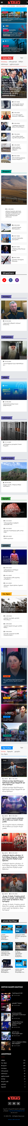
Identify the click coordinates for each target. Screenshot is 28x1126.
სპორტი (3, 751)
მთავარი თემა (13, 1081)
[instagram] (14, 1103)
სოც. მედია (6, 594)
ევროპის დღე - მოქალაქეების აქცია (12, 738)
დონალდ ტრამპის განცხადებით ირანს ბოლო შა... (19, 1015)
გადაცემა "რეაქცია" (8, 720)
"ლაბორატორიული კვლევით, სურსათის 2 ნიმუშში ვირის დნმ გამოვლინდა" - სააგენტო (13, 513)
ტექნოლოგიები (14, 64)
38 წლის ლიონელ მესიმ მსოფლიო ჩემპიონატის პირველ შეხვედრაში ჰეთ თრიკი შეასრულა (13, 782)
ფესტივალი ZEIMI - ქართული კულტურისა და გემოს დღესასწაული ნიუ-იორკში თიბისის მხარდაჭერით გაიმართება (13, 34)
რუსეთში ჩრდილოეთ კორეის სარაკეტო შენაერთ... (17, 1023)
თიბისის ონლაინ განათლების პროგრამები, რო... (20, 971)
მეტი (21, 58)
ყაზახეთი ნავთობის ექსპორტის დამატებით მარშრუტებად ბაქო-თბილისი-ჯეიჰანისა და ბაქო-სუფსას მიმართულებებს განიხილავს (13, 214)
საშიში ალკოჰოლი (8, 538)
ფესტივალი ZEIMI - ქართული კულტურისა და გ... (21, 936)
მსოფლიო (6, 171)
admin (6, 15)
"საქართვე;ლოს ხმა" (8, 701)
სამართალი (4, 64)
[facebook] (10, 1103)
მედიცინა (6, 498)
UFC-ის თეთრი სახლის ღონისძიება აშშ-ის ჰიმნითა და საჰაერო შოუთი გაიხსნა (12, 819)
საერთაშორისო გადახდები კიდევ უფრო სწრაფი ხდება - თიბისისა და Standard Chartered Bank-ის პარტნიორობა (13, 50)
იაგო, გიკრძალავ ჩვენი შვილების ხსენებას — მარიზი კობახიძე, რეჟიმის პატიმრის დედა (14, 681)
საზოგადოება (13, 61)
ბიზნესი (5, 12)
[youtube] (18, 1103)
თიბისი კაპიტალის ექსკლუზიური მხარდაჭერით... (6, 971)
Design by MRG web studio (14, 1119)
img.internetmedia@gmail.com (17, 1110)
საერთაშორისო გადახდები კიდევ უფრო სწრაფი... (5, 953)
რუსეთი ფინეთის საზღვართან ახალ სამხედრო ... (16, 149)
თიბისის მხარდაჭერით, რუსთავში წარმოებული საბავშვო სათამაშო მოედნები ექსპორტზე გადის (13, 19)
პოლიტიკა (4, 61)
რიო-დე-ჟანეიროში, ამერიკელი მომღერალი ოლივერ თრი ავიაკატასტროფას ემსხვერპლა (11, 560)
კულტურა (6, 545)
